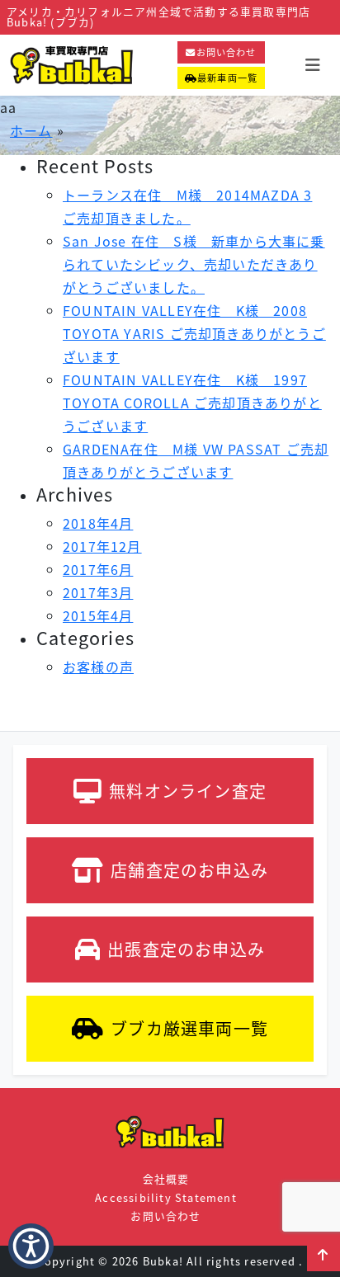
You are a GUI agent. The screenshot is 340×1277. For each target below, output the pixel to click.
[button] (31, 1246)
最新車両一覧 (227, 77)
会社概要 (166, 1178)
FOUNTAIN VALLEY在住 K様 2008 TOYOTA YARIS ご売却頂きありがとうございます (194, 333)
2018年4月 (98, 523)
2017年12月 (102, 546)
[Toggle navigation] (312, 65)
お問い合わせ (226, 52)
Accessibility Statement (166, 1197)
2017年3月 (98, 592)
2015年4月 (98, 615)
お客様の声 (98, 666)
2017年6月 (98, 569)
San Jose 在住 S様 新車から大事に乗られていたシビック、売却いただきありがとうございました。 (194, 264)
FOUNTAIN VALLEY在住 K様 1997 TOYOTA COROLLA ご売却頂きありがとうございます (192, 403)
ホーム (31, 130)
